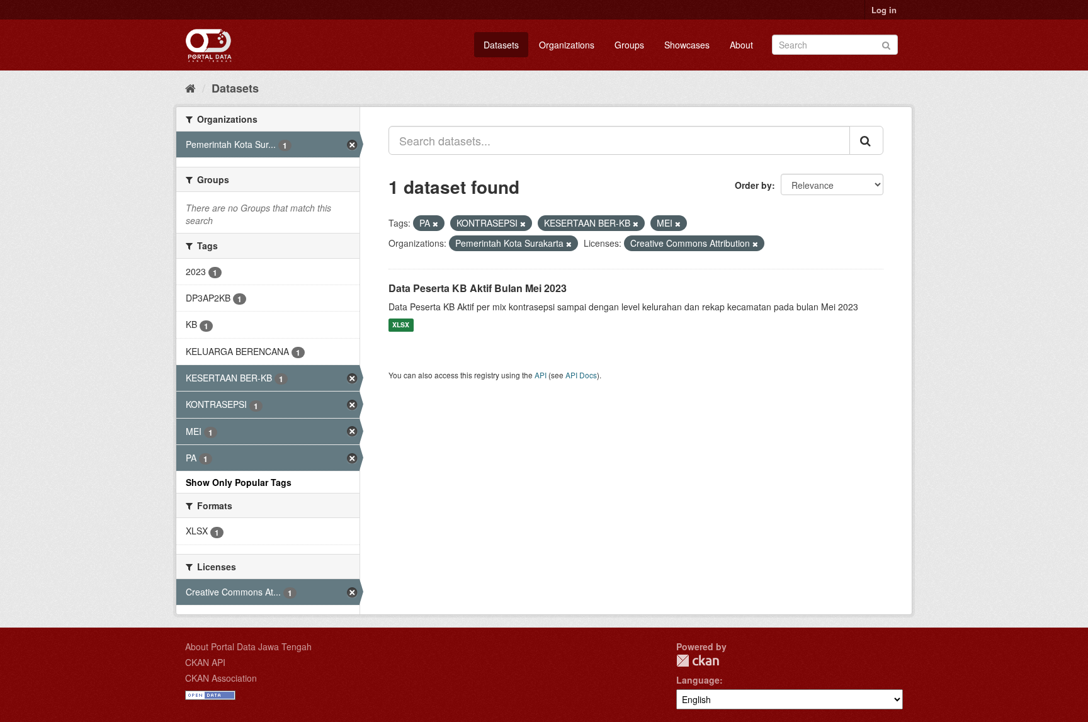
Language (698, 680)
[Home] (190, 87)
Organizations (566, 44)
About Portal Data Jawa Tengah (248, 646)
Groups (629, 44)
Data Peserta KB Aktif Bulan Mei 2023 (477, 288)
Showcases (687, 44)
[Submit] (886, 43)
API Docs (581, 374)
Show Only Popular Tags (239, 482)
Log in (884, 10)
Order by (753, 185)
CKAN (697, 660)
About (741, 44)
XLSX (400, 325)
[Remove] (435, 223)
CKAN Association (221, 678)
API (541, 374)
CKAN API (205, 662)
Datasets (501, 44)
